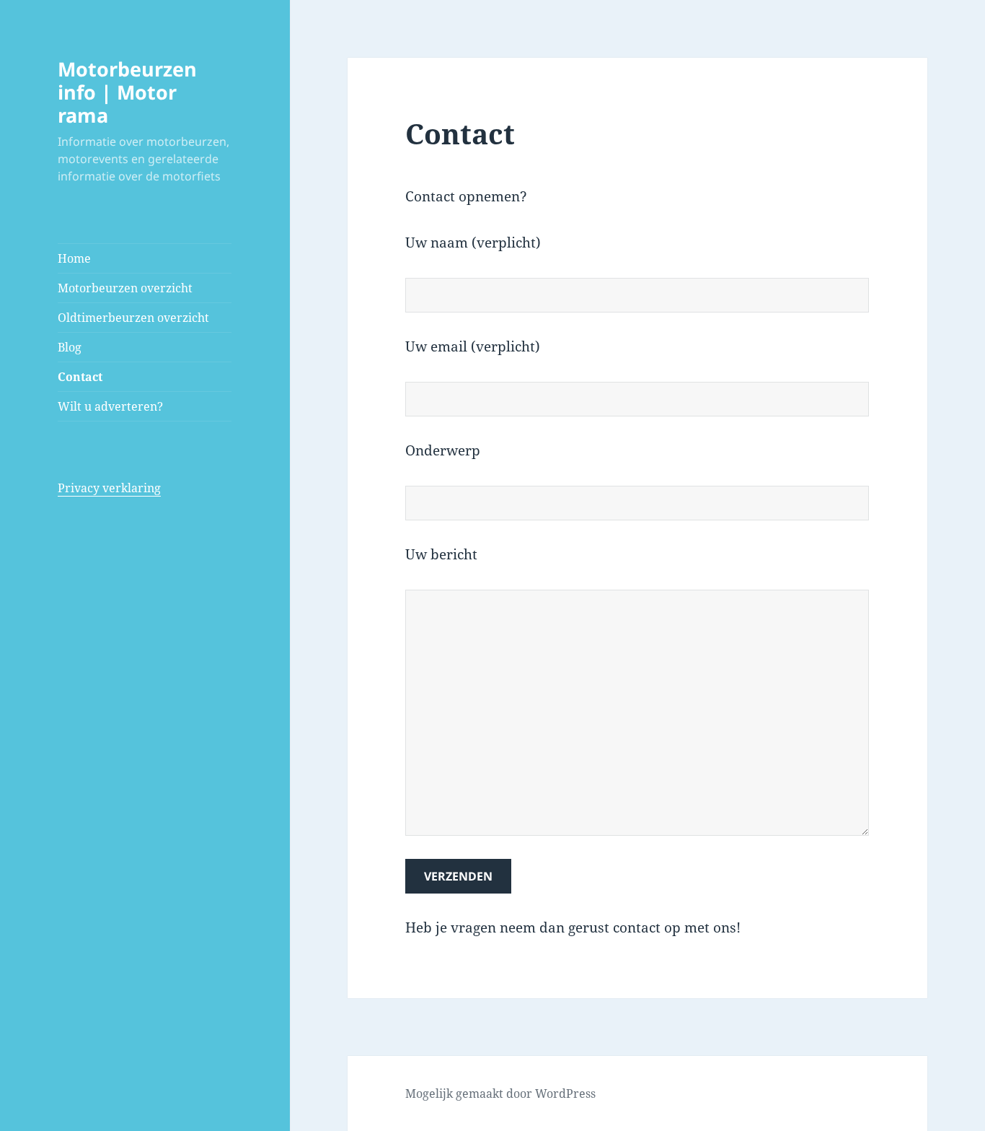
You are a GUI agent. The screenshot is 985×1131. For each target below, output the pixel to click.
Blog (69, 347)
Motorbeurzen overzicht (125, 288)
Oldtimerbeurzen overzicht (133, 318)
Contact (80, 377)
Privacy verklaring (109, 488)
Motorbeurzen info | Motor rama (127, 92)
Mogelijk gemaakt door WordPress (500, 1093)
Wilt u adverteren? (110, 406)
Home (74, 258)
